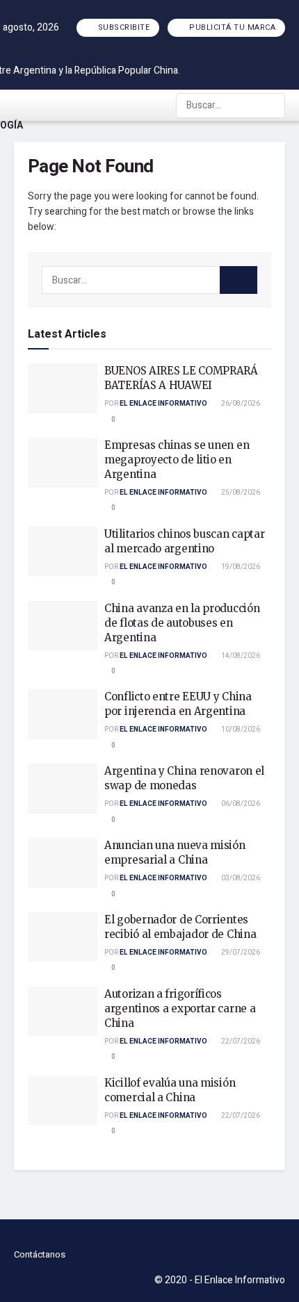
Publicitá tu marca (231, 27)
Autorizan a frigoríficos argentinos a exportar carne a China (179, 1008)
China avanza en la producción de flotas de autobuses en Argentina (181, 623)
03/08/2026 (240, 878)
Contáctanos (39, 1254)
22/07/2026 (240, 1041)
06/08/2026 (240, 804)
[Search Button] (273, 105)
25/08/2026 (240, 492)
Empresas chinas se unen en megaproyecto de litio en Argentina (176, 459)
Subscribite (122, 27)
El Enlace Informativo (163, 404)
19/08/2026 (240, 567)
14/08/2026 (240, 656)
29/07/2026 (240, 952)
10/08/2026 (240, 729)
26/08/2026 (240, 404)
